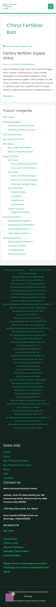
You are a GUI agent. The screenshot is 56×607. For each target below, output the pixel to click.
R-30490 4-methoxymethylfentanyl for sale (28, 297)
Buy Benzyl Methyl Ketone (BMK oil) (28, 339)
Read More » (8, 95)
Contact (8, 478)
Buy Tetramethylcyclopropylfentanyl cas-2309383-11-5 (28, 418)
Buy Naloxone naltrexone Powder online (28, 387)
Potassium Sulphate (17, 254)
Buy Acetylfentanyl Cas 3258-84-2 (28, 318)
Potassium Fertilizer (12, 238)
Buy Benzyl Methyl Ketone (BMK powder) (28, 277)
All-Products (8, 117)
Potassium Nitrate (16, 250)
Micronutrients (28, 64)
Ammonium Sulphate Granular (21, 130)
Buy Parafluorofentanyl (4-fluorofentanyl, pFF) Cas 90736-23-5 (28, 304)
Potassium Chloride (17, 246)
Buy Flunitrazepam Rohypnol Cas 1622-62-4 (28, 400)
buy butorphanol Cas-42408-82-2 (28, 390)
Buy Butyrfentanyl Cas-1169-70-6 (28, 414)
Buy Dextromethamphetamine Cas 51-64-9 (28, 287)
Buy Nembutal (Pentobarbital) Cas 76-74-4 (28, 342)
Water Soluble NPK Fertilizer (20, 152)
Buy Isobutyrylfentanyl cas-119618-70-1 (28, 411)
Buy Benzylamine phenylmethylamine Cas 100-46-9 (28, 328)
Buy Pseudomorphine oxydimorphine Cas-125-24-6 (28, 404)
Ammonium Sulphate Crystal (21, 125)
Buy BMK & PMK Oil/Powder (40, 270)
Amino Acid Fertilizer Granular (24, 164)
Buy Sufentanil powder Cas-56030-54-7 (28, 294)
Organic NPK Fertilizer (20, 212)
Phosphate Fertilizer (12, 217)
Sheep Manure (17, 200)
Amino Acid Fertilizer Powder (24, 168)
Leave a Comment (11, 64)
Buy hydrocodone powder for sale (28, 373)
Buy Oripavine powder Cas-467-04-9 (28, 359)
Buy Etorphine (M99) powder (28, 369)
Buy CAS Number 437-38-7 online (28, 428)
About (6, 456)
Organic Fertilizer (10, 156)
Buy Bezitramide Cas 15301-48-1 (28, 421)
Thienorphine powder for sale (28, 366)
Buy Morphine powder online (28, 397)
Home (6, 452)
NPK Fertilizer (9, 144)
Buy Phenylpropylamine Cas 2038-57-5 (28, 332)
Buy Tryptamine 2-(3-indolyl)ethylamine (28, 284)
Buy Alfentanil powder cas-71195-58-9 (28, 311)
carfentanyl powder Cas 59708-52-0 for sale (28, 291)
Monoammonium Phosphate (21, 225)
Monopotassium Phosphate (20, 241)
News (6, 469)
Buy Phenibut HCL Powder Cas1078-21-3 (28, 280)
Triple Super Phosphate (18, 233)
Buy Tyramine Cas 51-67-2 (28, 345)
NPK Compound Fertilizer (19, 147)
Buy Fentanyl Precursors (14, 139)
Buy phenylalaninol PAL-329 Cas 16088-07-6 (28, 321)
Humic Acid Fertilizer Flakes (23, 176)
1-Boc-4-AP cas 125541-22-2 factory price (28, 325)
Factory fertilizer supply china (24, 56)
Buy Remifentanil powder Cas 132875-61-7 (28, 356)
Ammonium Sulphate (12, 122)
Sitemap (28, 596)
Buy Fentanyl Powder (12, 134)
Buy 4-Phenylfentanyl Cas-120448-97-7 (28, 301)
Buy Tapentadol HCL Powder (28, 407)
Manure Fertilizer (15, 188)
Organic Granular (16, 208)
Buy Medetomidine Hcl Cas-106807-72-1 (28, 383)
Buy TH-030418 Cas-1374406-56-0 (28, 363)
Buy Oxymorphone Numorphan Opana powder (28, 380)
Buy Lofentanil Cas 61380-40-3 (28, 352)
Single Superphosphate (18, 229)
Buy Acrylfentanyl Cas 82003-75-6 (28, 349)
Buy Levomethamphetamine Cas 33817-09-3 (28, 335)
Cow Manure (16, 196)
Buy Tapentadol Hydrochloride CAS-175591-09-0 (28, 424)
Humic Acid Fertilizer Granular (24, 180)
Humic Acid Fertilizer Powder (24, 184)
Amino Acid (13, 160)
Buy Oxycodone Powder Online (28, 376)
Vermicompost (17, 204)
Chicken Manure (18, 192)
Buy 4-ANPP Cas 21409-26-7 (28, 314)
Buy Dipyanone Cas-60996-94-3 (28, 394)
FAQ (5, 473)
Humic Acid (13, 172)
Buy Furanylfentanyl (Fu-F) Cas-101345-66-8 (28, 308)
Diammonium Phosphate (19, 221)
